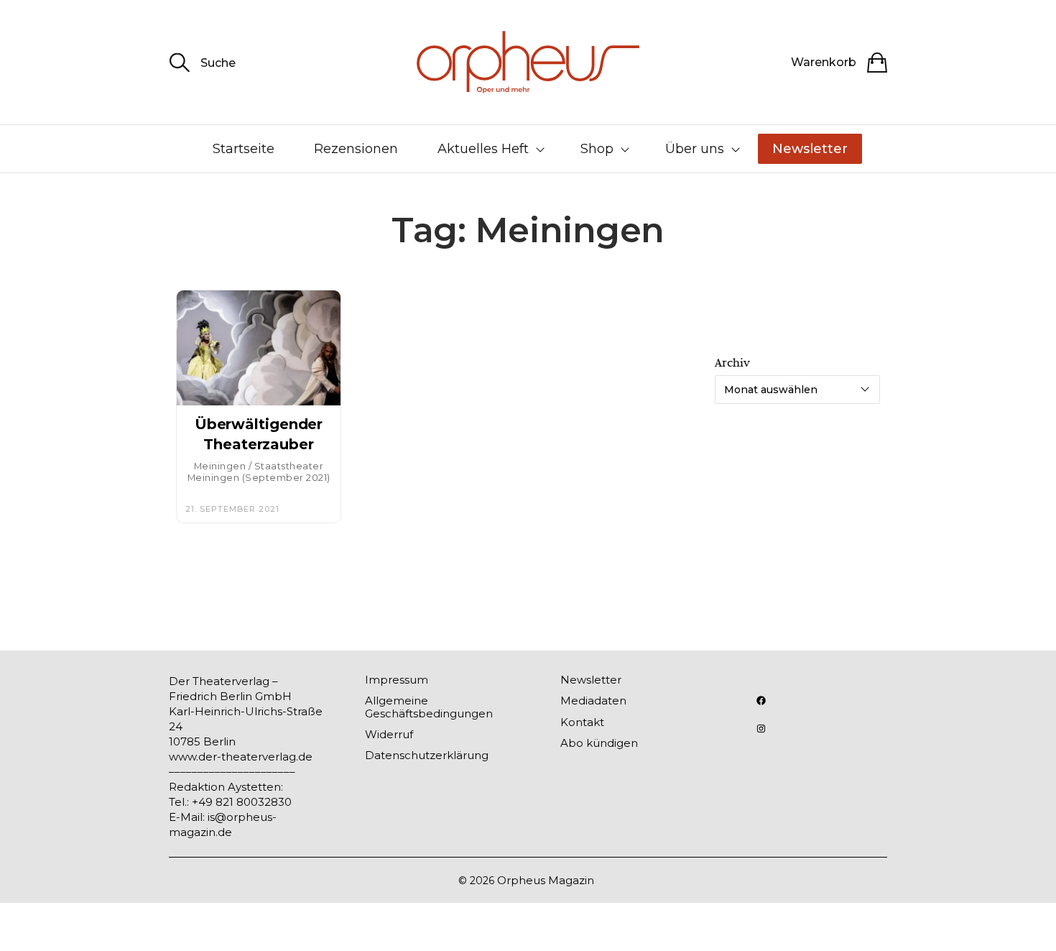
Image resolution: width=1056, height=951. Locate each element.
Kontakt (582, 722)
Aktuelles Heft (483, 149)
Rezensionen (356, 149)
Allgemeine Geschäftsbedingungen (429, 707)
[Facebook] (761, 700)
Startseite (243, 149)
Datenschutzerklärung (426, 755)
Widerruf (389, 734)
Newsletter (810, 149)
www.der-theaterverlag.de (240, 756)
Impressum (396, 679)
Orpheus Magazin (545, 880)
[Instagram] (761, 728)
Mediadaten (593, 700)
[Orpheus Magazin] (528, 62)
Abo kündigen (599, 743)
